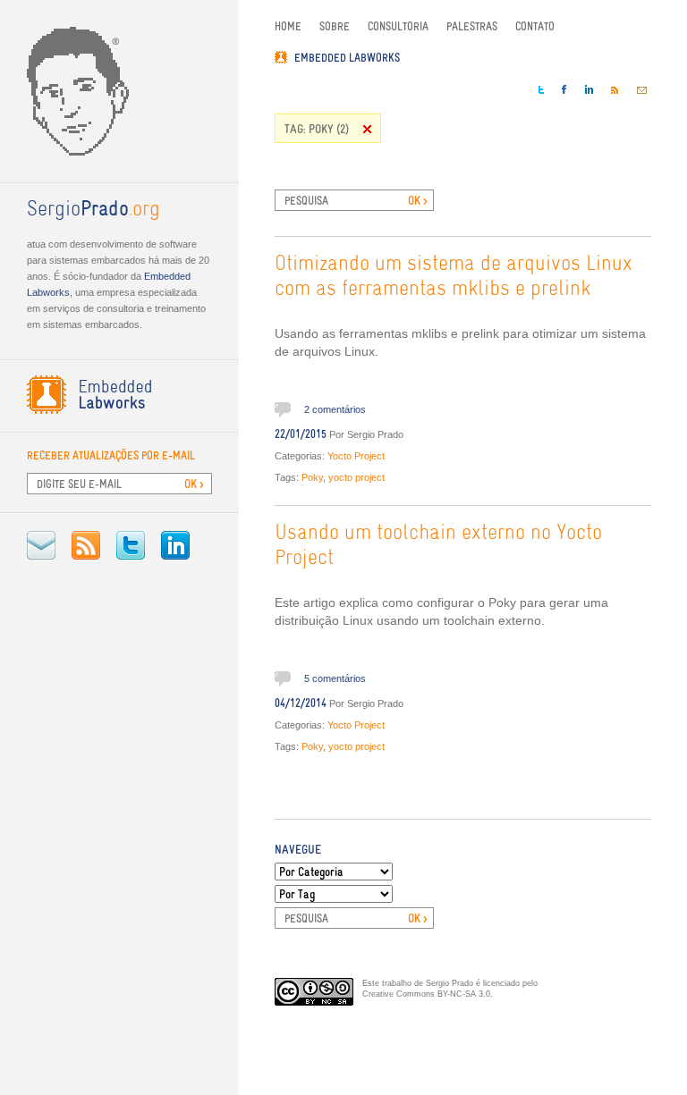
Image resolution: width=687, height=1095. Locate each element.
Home (288, 26)
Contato (535, 26)
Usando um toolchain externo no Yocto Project (438, 546)
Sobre (334, 26)
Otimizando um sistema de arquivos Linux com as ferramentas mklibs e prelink (453, 277)
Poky (312, 477)
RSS (86, 545)
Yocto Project (356, 456)
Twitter (130, 545)
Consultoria (398, 26)
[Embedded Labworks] (119, 394)
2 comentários (335, 409)
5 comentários (335, 678)
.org (93, 210)
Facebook (564, 89)
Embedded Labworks (347, 57)
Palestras (471, 26)
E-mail (41, 545)
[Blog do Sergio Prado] (119, 91)
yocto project (356, 477)
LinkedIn (175, 545)
